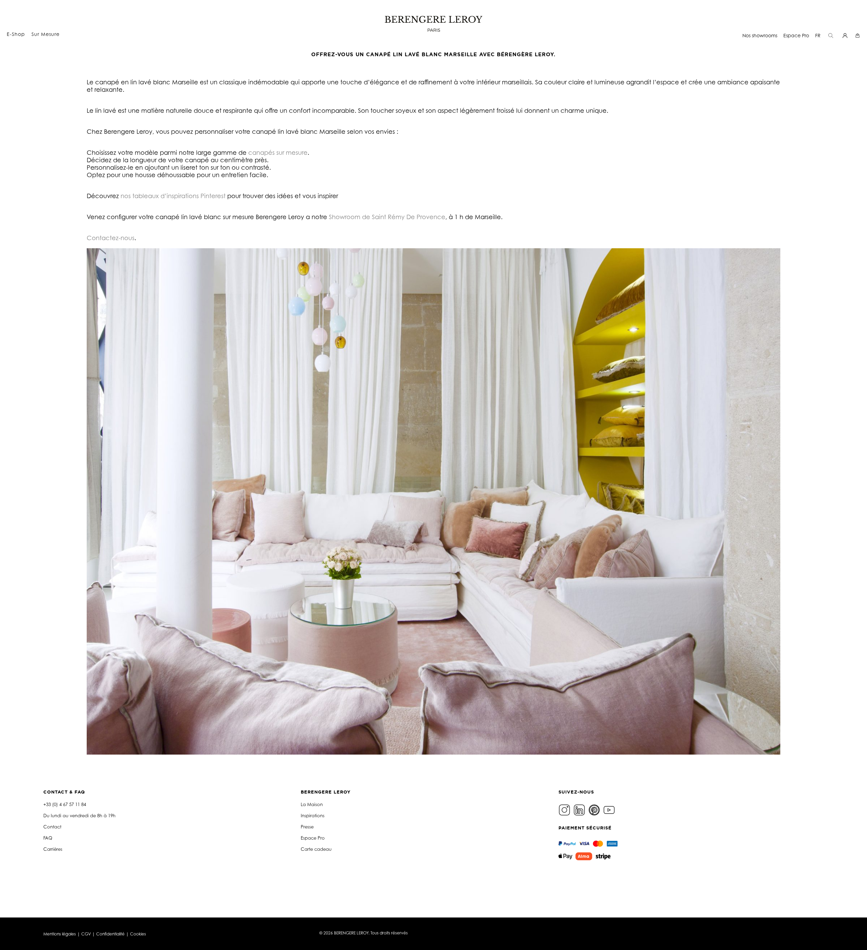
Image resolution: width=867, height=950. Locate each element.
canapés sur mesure (278, 152)
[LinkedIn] (580, 809)
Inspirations (312, 815)
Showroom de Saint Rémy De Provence (387, 216)
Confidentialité (110, 933)
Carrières (52, 849)
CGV (86, 933)
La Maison (312, 804)
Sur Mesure (45, 34)
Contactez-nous (110, 237)
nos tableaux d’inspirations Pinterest (173, 195)
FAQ (47, 838)
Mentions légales (59, 933)
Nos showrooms (759, 35)
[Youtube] (610, 809)
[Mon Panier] (858, 35)
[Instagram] (565, 809)
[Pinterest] (595, 809)
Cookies (138, 933)
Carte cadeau (316, 849)
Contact (52, 826)
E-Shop (16, 34)
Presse (307, 826)
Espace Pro (796, 35)
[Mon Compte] (846, 35)
